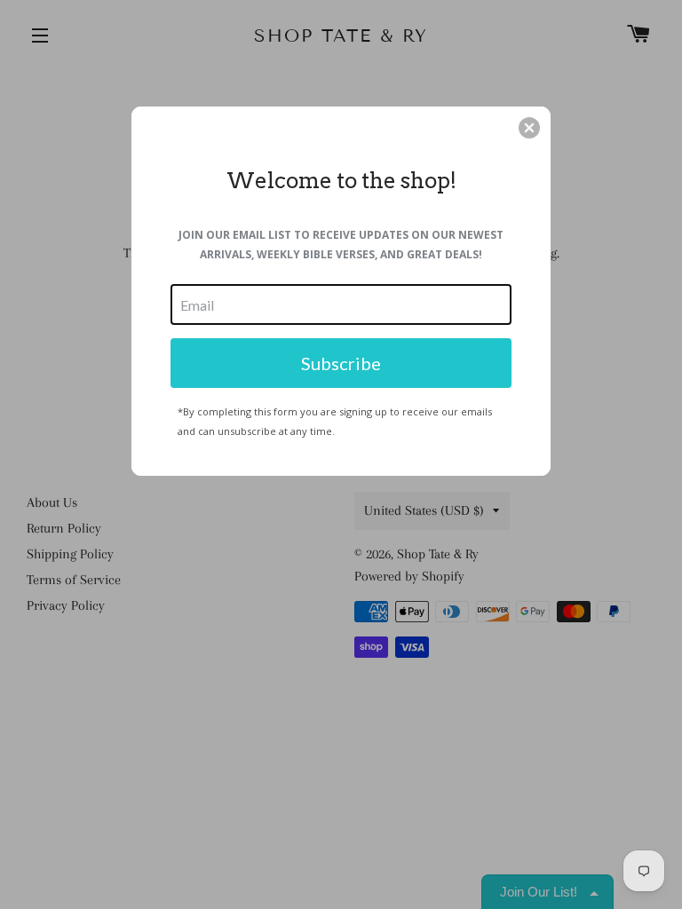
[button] (529, 127)
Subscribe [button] (341, 363)
